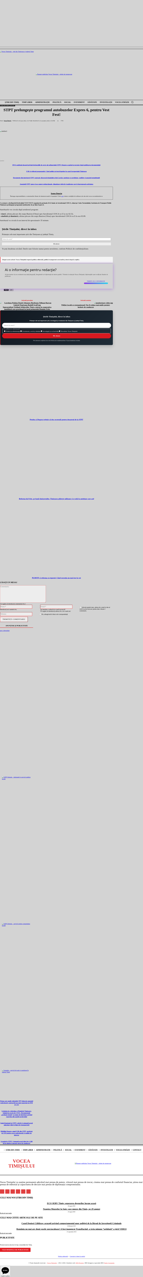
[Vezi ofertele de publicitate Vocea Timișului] (54, 74)
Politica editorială (63, 1256)
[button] (132, 102)
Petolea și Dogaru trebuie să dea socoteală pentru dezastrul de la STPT (56, 420)
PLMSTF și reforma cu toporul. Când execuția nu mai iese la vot (56, 578)
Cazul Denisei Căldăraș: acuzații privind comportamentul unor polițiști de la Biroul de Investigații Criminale (71, 1223)
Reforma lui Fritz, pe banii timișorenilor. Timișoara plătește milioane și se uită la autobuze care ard (56, 499)
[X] (23, 1191)
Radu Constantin (109, 1263)
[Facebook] (2, 1191)
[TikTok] (18, 1191)
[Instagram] (7, 1191)
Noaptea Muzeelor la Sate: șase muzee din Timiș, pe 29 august (71, 1209)
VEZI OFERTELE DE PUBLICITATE (15, 1250)
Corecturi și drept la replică (77, 1256)
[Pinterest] (13, 1191)
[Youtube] (28, 1191)
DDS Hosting (80, 1263)
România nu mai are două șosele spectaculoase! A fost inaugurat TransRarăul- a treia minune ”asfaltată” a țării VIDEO (71, 1229)
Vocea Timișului (52, 1263)
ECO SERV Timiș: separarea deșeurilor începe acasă (71, 1203)
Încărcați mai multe (6, 1213)
